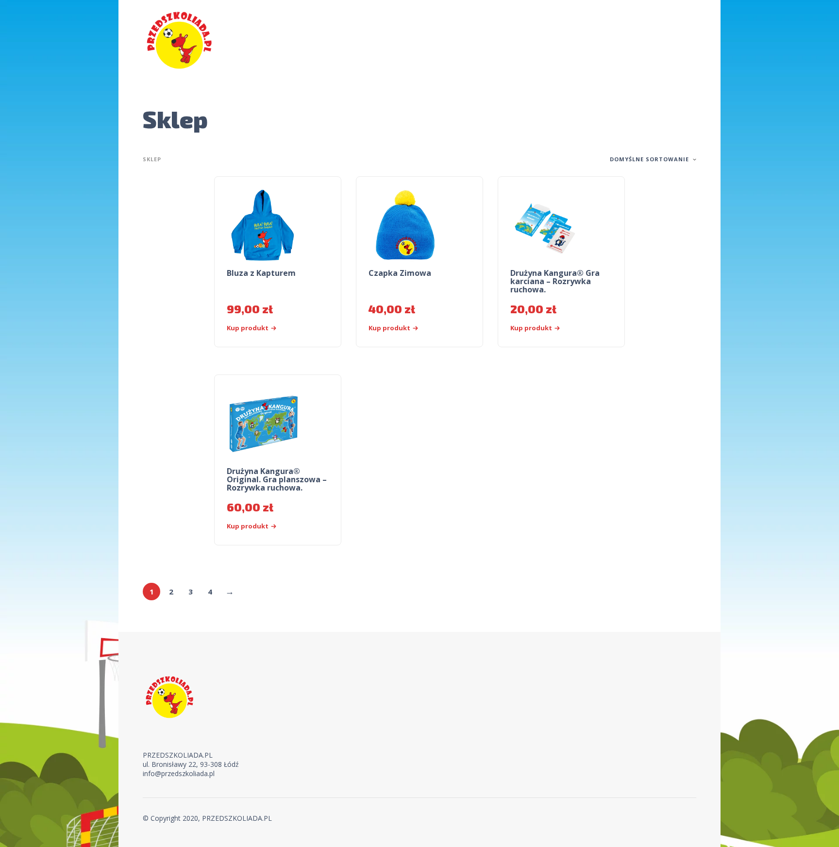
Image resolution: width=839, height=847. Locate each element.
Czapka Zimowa (400, 273)
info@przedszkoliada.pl (179, 773)
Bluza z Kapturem (261, 273)
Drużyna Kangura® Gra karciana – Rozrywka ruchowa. (555, 281)
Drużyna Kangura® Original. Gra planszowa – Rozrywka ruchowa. (277, 479)
